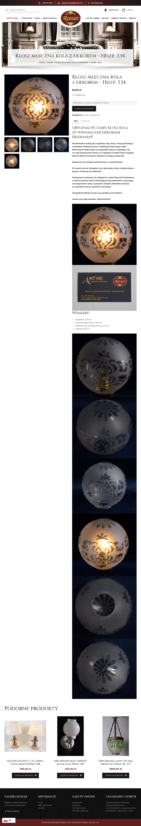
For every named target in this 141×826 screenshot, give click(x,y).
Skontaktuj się (97, 3)
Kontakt (41, 808)
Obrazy (132, 18)
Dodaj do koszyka (84, 109)
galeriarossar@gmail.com (72, 3)
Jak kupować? (77, 802)
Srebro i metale (118, 18)
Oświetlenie (12, 18)
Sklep (50, 62)
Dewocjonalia (50, 18)
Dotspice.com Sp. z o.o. (90, 822)
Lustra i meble (93, 18)
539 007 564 (47, 3)
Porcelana (27, 18)
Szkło (37, 18)
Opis (76, 121)
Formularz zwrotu (79, 808)
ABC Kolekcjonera (45, 805)
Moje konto (113, 10)
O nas (40, 802)
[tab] (76, 121)
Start (42, 62)
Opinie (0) (85, 121)
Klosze (85, 115)
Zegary (105, 18)
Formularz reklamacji (80, 811)
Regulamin (76, 805)
